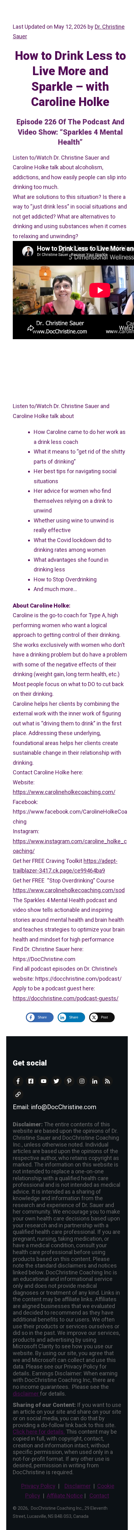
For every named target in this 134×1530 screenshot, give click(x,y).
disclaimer (26, 1393)
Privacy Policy (38, 1486)
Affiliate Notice (65, 1495)
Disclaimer (78, 1486)
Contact (99, 1495)
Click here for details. (39, 1431)
